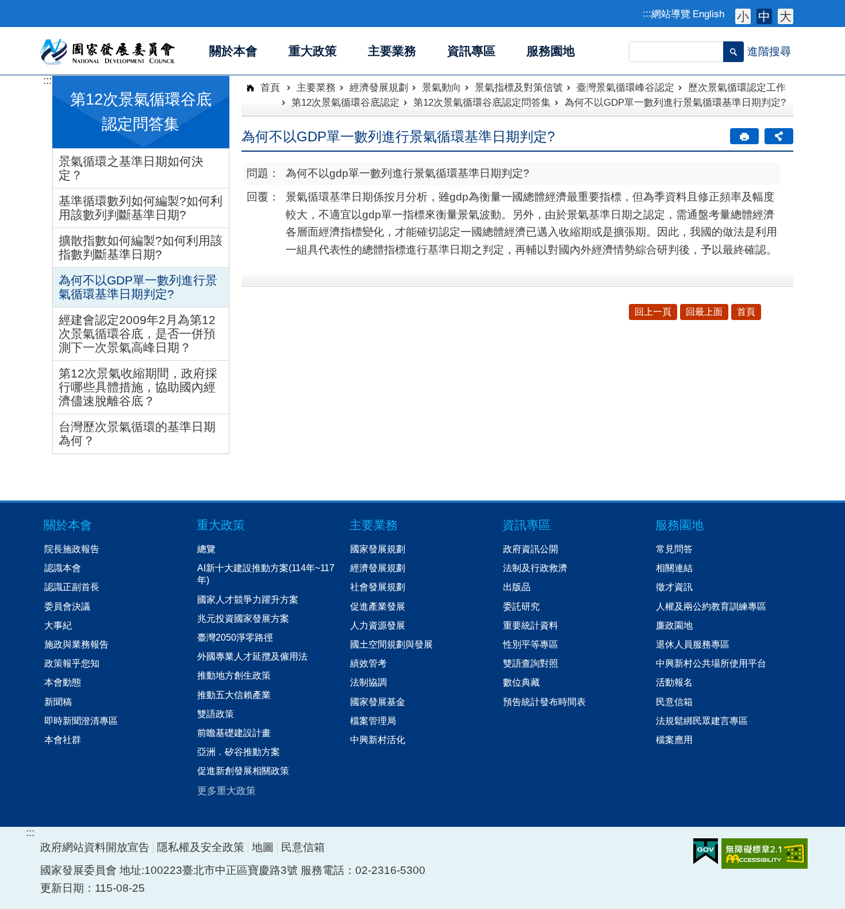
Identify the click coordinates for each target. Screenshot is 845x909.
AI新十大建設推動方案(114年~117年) (266, 574)
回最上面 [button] (704, 312)
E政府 (705, 851)
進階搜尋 (769, 51)
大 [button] (785, 16)
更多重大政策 (226, 790)
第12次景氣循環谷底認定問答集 (482, 102)
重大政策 (221, 524)
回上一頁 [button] (653, 312)
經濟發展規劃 (378, 87)
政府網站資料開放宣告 (94, 847)
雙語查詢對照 (530, 663)
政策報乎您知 (71, 663)
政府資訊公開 (530, 549)
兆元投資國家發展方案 (243, 618)
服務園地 (679, 524)
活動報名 (674, 682)
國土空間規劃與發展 (391, 644)
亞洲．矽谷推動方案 (238, 751)
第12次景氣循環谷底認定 (345, 102)
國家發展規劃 (377, 549)
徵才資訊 (674, 586)
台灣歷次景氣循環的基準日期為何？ (137, 433)
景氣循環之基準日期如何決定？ (131, 168)
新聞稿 (58, 701)
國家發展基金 (377, 701)
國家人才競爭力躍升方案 (247, 599)
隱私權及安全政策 (200, 847)
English (708, 14)
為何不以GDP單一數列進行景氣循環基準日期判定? (138, 287)
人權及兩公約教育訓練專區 (711, 606)
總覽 (206, 549)
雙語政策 (215, 713)
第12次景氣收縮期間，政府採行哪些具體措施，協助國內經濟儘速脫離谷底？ (138, 387)
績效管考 (368, 663)
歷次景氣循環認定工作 (737, 87)
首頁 (269, 87)
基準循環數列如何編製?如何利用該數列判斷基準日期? (140, 207)
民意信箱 (674, 701)
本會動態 (62, 682)
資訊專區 (526, 524)
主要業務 (316, 87)
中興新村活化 (377, 739)
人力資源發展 (377, 625)
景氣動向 (441, 87)
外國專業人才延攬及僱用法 (252, 656)
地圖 (263, 847)
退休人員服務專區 (692, 644)
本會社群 (62, 739)
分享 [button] (779, 136)
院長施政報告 (71, 549)
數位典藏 (521, 682)
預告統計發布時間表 (544, 701)
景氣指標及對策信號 (519, 87)
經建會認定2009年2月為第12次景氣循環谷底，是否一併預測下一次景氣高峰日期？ (137, 333)
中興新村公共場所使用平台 (711, 663)
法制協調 (368, 682)
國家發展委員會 (108, 51)
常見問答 (674, 549)
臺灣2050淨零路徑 (235, 637)
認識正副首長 (71, 586)
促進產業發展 (377, 606)
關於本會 (68, 524)
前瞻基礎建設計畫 (234, 732)
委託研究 (521, 606)
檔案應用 (674, 739)
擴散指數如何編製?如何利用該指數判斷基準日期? (140, 247)
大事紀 (58, 625)
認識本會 (62, 568)
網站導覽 (670, 14)
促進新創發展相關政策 (243, 770)
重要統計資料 (530, 625)
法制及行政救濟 (535, 568)
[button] (733, 51)
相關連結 (674, 568)
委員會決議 (67, 606)
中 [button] (764, 16)
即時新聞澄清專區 (81, 720)
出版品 (517, 586)
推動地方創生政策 (234, 675)
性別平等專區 (530, 644)
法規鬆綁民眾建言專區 (702, 720)
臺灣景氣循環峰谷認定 (625, 87)
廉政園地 (674, 625)
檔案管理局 (373, 720)
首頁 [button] (746, 312)
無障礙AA (764, 853)
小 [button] (743, 16)
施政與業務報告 (76, 644)
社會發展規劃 (377, 586)
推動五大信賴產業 (234, 695)
